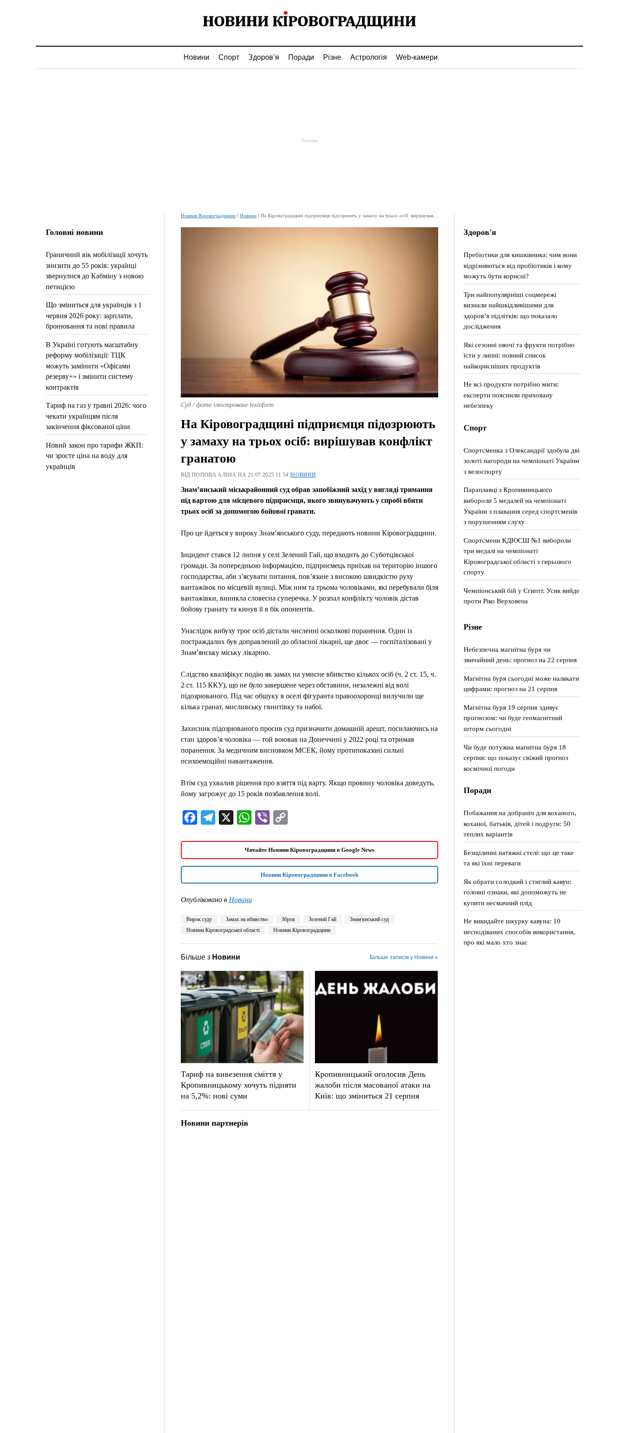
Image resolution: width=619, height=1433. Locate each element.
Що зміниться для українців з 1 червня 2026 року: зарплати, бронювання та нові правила (94, 315)
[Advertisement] (309, 140)
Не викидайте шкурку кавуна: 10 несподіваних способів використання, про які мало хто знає (519, 931)
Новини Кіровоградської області (223, 930)
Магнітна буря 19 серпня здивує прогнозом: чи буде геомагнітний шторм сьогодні (513, 717)
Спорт (228, 57)
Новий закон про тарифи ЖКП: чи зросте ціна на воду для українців (94, 455)
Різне (332, 57)
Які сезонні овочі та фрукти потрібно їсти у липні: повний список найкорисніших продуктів (519, 355)
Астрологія (368, 57)
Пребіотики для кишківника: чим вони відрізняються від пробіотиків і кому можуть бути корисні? (520, 265)
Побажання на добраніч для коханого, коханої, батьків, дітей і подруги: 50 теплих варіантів (520, 823)
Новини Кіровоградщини (208, 215)
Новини (196, 57)
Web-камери (417, 57)
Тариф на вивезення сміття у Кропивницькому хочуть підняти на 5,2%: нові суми (238, 1085)
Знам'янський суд (369, 919)
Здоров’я (263, 57)
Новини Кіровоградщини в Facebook (309, 874)
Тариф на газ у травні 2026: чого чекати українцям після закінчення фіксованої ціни (96, 415)
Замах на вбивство (247, 919)
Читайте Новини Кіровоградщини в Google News (309, 849)
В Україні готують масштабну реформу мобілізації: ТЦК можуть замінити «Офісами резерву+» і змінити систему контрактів (92, 366)
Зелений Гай (322, 919)
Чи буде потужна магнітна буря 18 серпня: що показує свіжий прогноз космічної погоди (516, 757)
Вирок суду (199, 919)
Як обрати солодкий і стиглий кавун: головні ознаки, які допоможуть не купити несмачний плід (517, 892)
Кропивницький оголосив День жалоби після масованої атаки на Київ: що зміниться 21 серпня (372, 1085)
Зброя (288, 919)
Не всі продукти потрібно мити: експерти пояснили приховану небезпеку (511, 394)
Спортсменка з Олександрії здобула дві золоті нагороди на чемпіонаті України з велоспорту (522, 460)
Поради (301, 57)
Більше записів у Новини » (404, 957)
